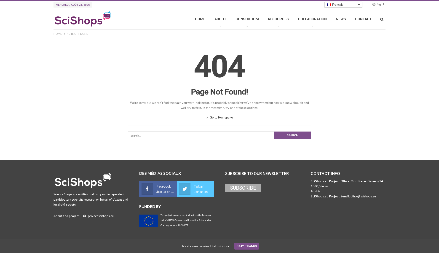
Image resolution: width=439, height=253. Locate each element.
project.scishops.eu (101, 216)
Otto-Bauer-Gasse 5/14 (367, 181)
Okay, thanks (246, 246)
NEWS (341, 19)
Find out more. (220, 246)
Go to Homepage (221, 117)
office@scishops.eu (363, 196)
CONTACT (363, 19)
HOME (200, 19)
